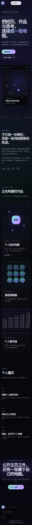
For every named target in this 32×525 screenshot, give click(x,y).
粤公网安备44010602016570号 (16, 522)
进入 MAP (16, 3)
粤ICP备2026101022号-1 (16, 520)
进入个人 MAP (16, 487)
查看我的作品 (9, 52)
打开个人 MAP (9, 57)
